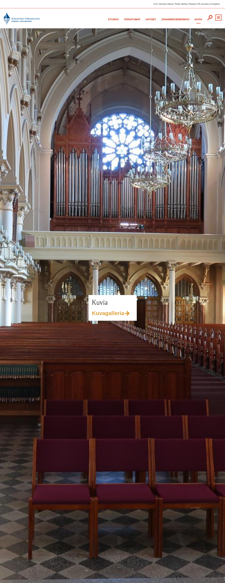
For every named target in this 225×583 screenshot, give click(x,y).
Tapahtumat (132, 19)
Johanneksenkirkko (175, 19)
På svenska (203, 4)
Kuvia (198, 19)
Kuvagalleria (99, 313)
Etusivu (113, 19)
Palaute (192, 4)
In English (215, 4)
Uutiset (151, 19)
